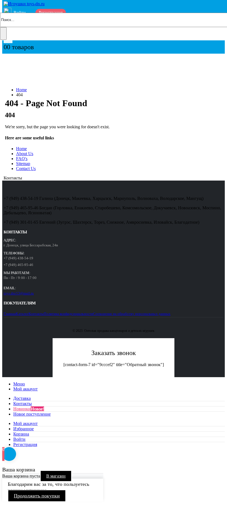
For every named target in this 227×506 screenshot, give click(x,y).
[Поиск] (3, 33)
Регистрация (25, 444)
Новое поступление (32, 414)
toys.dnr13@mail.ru (19, 293)
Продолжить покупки (37, 496)
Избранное (23, 428)
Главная (10, 314)
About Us (24, 153)
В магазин (56, 476)
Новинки (28, 408)
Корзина (21, 434)
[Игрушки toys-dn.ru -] (24, 3)
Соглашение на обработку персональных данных (132, 314)
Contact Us (26, 168)
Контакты (36, 314)
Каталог (22, 314)
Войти (19, 439)
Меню (19, 384)
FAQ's (21, 158)
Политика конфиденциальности (68, 314)
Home (21, 148)
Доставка (22, 398)
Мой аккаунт (25, 389)
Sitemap (23, 163)
